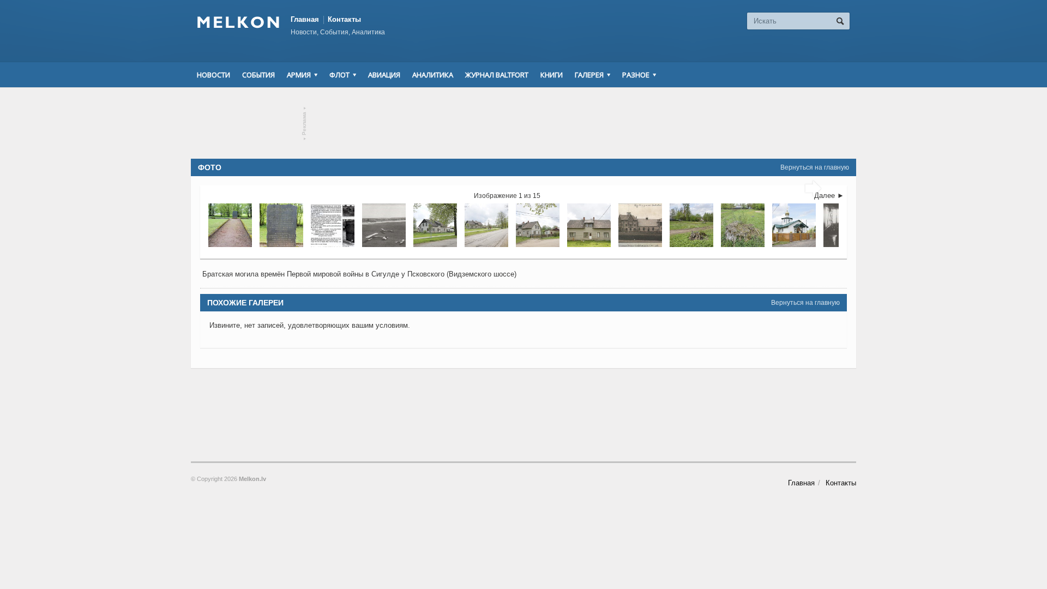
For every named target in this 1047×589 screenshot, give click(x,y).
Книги (551, 75)
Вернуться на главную (814, 167)
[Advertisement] (523, 123)
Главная (305, 19)
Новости (213, 75)
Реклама (304, 123)
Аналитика (432, 75)
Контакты (344, 19)
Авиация (384, 75)
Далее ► (829, 195)
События (258, 75)
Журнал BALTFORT (496, 75)
